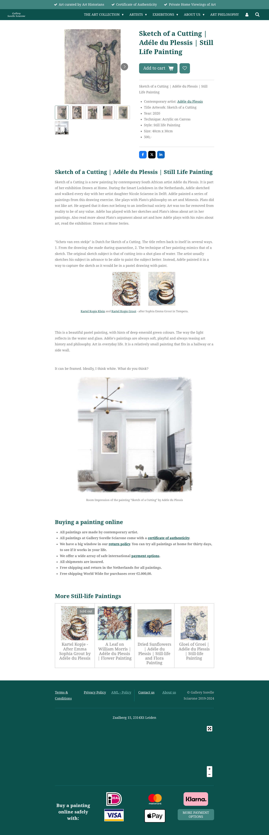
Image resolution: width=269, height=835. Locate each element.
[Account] (247, 14)
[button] (62, 112)
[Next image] (124, 66)
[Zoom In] (209, 769)
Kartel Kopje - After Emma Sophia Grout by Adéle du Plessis (75, 651)
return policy (119, 544)
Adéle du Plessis (190, 101)
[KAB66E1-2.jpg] (126, 288)
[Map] (134, 751)
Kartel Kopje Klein (93, 311)
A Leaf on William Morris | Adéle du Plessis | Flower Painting (115, 651)
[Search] (257, 14)
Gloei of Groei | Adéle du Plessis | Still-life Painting (194, 651)
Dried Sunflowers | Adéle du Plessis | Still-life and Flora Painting (154, 653)
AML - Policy (121, 692)
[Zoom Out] (209, 774)
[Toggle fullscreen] (209, 728)
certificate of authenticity (168, 538)
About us (169, 692)
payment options (145, 556)
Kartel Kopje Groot (123, 311)
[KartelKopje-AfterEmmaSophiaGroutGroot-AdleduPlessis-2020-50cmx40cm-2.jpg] (162, 288)
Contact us (146, 692)
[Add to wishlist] (185, 68)
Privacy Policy (95, 692)
